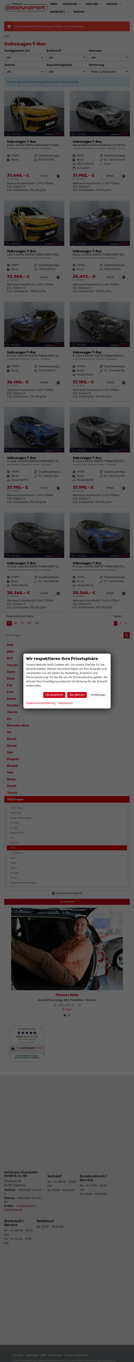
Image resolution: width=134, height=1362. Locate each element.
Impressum (65, 703)
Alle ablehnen (76, 694)
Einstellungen (98, 694)
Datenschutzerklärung (40, 703)
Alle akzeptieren (54, 694)
